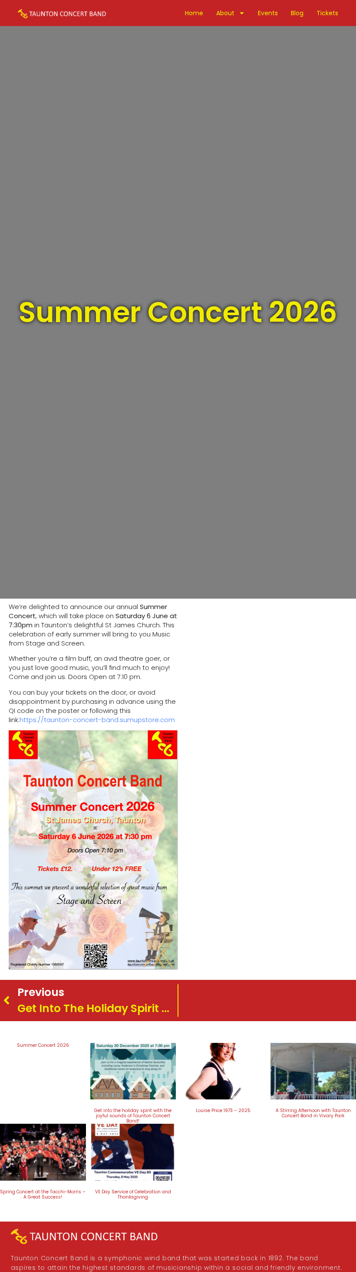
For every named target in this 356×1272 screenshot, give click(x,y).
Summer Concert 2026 (43, 1045)
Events (268, 13)
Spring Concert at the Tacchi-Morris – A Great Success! (43, 1194)
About (225, 13)
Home (194, 13)
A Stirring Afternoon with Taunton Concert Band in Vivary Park (313, 1113)
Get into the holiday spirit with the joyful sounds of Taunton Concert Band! (132, 1115)
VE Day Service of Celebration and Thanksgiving (133, 1194)
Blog (297, 13)
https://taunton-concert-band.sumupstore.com (97, 719)
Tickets (327, 13)
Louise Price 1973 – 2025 (223, 1110)
